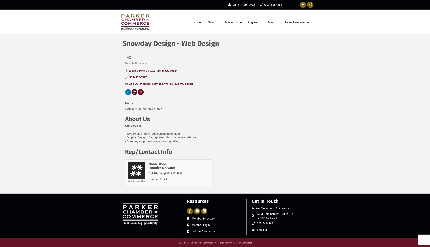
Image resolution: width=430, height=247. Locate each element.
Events (272, 22)
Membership (231, 22)
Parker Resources (295, 22)
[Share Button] (129, 57)
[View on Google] (141, 94)
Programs (253, 22)
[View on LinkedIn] (128, 94)
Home (197, 22)
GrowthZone (248, 242)
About (211, 22)
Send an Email (158, 179)
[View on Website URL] (134, 94)
